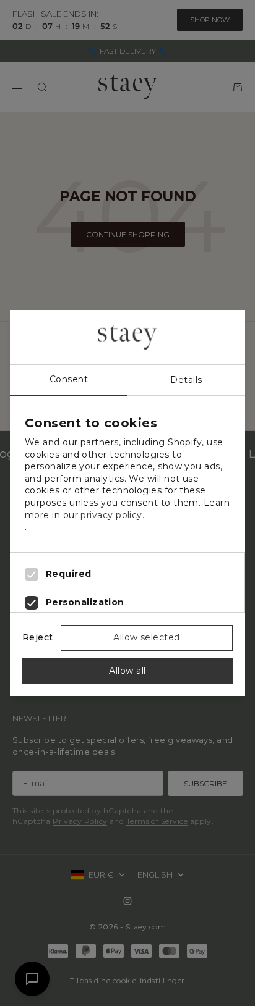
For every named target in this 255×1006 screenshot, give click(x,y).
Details (186, 379)
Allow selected (146, 637)
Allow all (127, 670)
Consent (69, 379)
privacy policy (111, 515)
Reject (37, 637)
